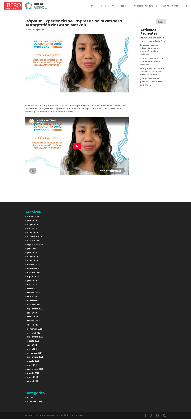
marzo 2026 (32, 232)
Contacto (177, 6)
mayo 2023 (32, 316)
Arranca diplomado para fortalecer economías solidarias (152, 61)
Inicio (94, 6)
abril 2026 (32, 228)
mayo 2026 (32, 224)
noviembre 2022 (34, 329)
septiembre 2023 (35, 309)
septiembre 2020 (35, 369)
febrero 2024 (33, 292)
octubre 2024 (33, 272)
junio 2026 (32, 220)
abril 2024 (32, 284)
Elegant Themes (47, 415)
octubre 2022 (33, 333)
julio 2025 (31, 248)
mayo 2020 (32, 377)
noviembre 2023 (34, 300)
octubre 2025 (33, 240)
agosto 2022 (33, 341)
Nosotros (104, 6)
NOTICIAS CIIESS (34, 401)
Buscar (161, 22)
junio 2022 (32, 345)
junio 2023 (32, 313)
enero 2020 (32, 381)
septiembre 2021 (35, 357)
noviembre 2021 (34, 353)
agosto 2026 (33, 216)
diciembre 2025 (34, 236)
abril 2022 (32, 349)
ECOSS (166, 6)
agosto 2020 (33, 373)
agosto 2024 (33, 276)
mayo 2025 (32, 256)
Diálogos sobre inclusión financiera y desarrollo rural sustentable (152, 71)
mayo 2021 (32, 365)
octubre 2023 (33, 304)
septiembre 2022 (35, 337)
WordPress (79, 415)
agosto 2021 (33, 361)
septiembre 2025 (35, 244)
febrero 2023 (33, 320)
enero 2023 (32, 325)
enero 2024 (32, 296)
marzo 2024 (33, 288)
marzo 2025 (32, 260)
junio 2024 (32, 280)
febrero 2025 (33, 264)
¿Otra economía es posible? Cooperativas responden (151, 81)
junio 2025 (32, 252)
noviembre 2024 (35, 268)
